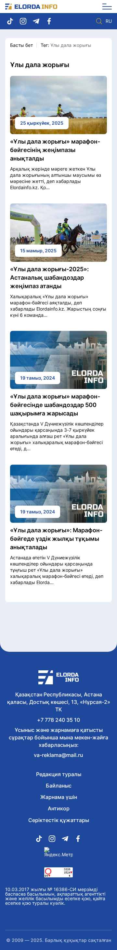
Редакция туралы (58, 774)
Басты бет (21, 45)
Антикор (59, 808)
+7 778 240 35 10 (58, 720)
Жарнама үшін (58, 797)
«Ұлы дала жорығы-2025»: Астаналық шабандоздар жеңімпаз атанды (49, 277)
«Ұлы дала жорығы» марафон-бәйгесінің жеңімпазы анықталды (55, 150)
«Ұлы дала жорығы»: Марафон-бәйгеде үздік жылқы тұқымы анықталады (56, 539)
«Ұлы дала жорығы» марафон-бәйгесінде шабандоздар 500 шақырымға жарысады (55, 405)
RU (109, 21)
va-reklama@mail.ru (58, 755)
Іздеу (99, 21)
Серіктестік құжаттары (58, 820)
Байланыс (59, 785)
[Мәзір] (105, 6)
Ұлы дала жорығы (70, 45)
